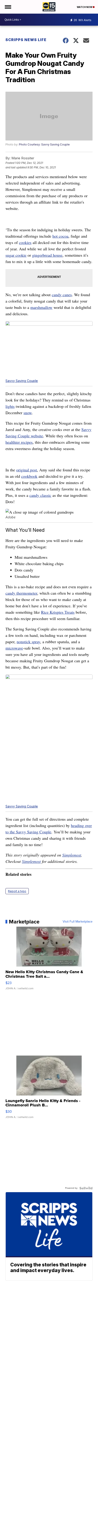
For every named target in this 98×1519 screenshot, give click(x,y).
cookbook (29, 476)
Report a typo (17, 891)
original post (26, 470)
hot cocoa (60, 236)
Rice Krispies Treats (58, 612)
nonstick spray (28, 641)
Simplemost (71, 855)
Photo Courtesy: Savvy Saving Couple (44, 144)
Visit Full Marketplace (78, 921)
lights (10, 406)
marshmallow (41, 307)
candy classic (40, 495)
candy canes (62, 294)
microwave (14, 648)
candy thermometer (21, 593)
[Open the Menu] (7, 6)
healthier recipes (19, 442)
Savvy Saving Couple (21, 381)
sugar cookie (15, 255)
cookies (25, 242)
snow (27, 412)
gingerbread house (47, 255)
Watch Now (85, 7)
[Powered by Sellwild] (86, 1188)
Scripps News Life (25, 39)
